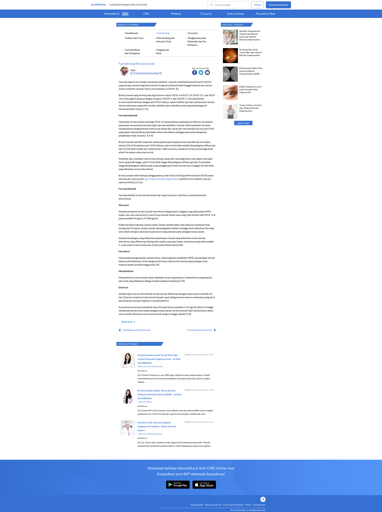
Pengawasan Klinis (162, 51)
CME (146, 13)
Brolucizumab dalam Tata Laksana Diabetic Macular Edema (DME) (250, 71)
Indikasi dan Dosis (134, 37)
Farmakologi (163, 33)
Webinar (176, 13)
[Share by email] (207, 72)
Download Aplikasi (278, 4)
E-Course (205, 13)
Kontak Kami (259, 504)
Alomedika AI (112, 13)
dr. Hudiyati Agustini (152, 433)
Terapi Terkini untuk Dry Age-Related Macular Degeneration (250, 108)
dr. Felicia (147, 402)
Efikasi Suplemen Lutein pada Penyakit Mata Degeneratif (250, 89)
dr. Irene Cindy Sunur (153, 366)
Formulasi (193, 33)
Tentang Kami (196, 504)
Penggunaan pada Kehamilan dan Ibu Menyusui (196, 41)
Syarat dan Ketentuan (233, 504)
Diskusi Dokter (236, 13)
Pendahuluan (131, 33)
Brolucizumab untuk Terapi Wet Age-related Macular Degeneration (250, 52)
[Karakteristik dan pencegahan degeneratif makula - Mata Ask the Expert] (127, 434)
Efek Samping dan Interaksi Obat (165, 39)
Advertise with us (213, 504)
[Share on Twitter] (201, 72)
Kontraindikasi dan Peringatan (132, 51)
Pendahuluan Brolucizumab (137, 329)
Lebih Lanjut (243, 122)
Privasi (248, 504)
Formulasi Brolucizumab (199, 329)
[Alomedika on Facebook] (213, 499)
